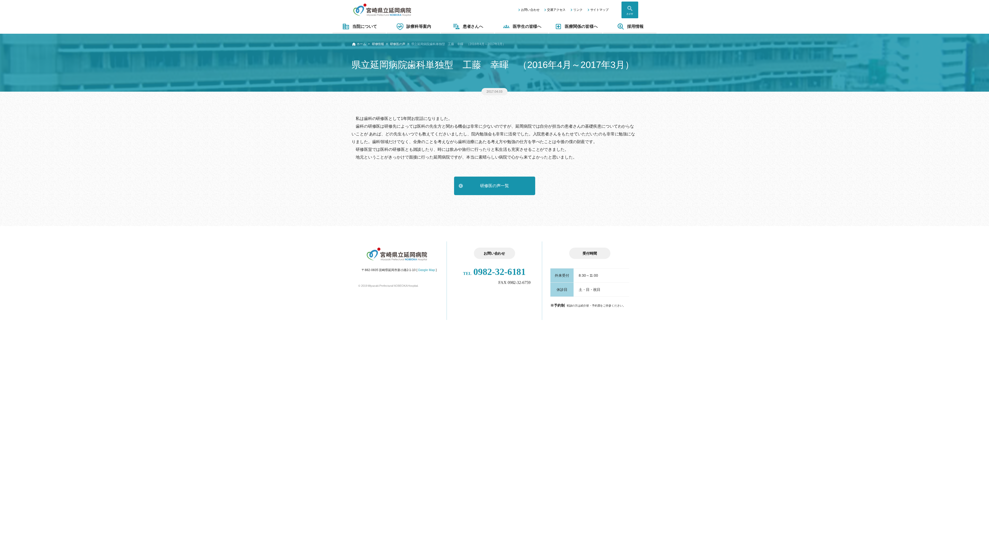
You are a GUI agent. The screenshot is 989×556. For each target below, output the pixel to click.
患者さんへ (473, 26)
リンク (578, 10)
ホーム (361, 44)
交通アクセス (556, 10)
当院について (364, 26)
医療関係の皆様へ (581, 26)
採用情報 (635, 26)
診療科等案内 (418, 26)
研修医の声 (397, 44)
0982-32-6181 (494, 272)
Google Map (426, 270)
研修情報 (378, 44)
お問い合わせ (530, 10)
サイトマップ (599, 10)
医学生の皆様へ (527, 26)
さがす (629, 14)
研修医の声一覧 (494, 186)
